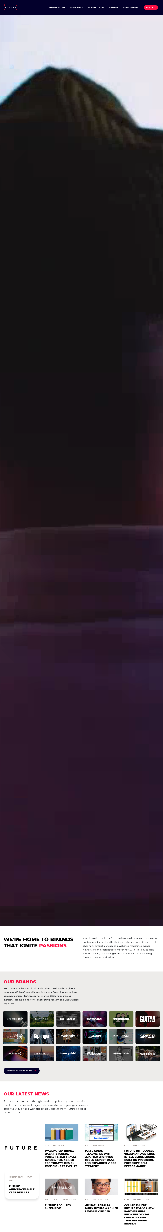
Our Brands (76, 7)
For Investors (130, 7)
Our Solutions (96, 7)
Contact (150, 7)
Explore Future (57, 7)
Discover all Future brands (19, 1070)
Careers (113, 7)
